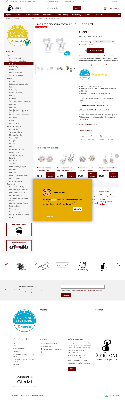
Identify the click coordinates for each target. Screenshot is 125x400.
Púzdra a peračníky (16, 93)
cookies (54, 200)
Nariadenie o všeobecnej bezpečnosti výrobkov (24, 360)
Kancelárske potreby (16, 187)
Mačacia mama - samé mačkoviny (53, 349)
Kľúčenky (12, 98)
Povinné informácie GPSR (88, 124)
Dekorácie (13, 172)
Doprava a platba (69, 1)
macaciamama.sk (48, 352)
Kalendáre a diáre (15, 195)
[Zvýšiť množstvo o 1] (86, 49)
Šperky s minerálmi (16, 75)
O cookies (16, 364)
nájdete (94, 105)
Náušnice (12, 64)
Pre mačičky (13, 129)
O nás (14, 367)
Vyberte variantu (50, 175)
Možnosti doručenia (86, 45)
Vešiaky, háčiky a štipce (17, 167)
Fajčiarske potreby (16, 181)
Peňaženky (13, 90)
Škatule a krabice (15, 161)
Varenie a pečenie (15, 132)
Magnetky (12, 169)
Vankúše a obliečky (16, 155)
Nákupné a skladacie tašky (18, 84)
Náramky (12, 69)
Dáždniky (12, 107)
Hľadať (77, 8)
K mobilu (12, 120)
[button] (118, 264)
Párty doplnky (14, 209)
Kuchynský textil (15, 138)
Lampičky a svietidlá (16, 149)
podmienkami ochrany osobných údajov (90, 291)
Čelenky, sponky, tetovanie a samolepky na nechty (19, 111)
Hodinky (12, 95)
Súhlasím (77, 209)
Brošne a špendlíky (16, 72)
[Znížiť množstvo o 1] (86, 51)
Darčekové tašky (15, 206)
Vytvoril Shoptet (114, 396)
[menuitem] (8, 15)
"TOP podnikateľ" (95, 110)
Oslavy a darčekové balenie (19, 214)
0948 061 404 (47, 346)
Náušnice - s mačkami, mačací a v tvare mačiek (108, 196)
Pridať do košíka (97, 50)
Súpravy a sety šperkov (17, 61)
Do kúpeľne (13, 141)
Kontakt (15, 346)
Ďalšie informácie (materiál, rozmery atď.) (93, 65)
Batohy (11, 87)
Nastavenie (48, 216)
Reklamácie (16, 352)
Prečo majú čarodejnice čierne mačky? (79, 343)
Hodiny (11, 146)
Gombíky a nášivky (15, 123)
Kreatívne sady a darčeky (18, 212)
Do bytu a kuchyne (14, 126)
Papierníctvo (12, 184)
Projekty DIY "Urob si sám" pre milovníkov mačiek (76, 352)
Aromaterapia (14, 152)
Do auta (12, 143)
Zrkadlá (12, 164)
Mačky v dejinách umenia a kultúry (78, 360)
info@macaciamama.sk (50, 343)
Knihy (11, 217)
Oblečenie (13, 104)
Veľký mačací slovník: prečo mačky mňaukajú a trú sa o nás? (78, 356)
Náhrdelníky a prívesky (17, 67)
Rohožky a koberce (16, 178)
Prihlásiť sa (66, 295)
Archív (71, 369)
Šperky (9, 55)
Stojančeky (13, 158)
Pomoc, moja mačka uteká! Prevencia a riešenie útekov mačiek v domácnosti (79, 347)
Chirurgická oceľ (15, 58)
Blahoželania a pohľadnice (18, 203)
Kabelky (12, 81)
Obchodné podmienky (19, 349)
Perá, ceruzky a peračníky (18, 190)
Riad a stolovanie (15, 135)
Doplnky (10, 78)
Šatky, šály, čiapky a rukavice (19, 101)
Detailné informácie (85, 130)
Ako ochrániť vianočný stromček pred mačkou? (79, 364)
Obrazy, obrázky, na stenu (18, 175)
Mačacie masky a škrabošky (19, 115)
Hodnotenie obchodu (53, 1)
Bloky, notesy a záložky (17, 192)
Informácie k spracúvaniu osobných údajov (23, 355)
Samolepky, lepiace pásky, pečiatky (18, 199)
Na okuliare (13, 117)
